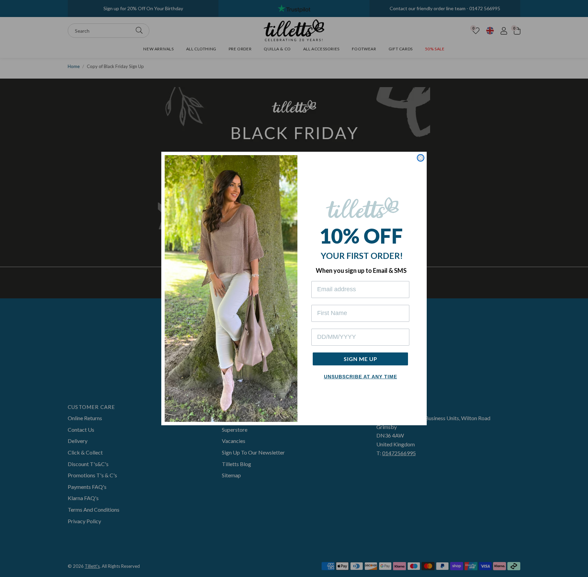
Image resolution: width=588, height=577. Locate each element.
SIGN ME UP (360, 359)
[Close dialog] (420, 157)
